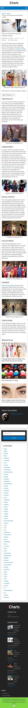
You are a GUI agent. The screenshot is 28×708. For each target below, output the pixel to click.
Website (6, 597)
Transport (6, 583)
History (6, 511)
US (5, 592)
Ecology (6, 479)
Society (6, 567)
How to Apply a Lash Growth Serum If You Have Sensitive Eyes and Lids (14, 401)
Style (4, 40)
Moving (6, 537)
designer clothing (20, 49)
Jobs (5, 525)
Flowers (6, 495)
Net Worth (7, 541)
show (13, 95)
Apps (5, 449)
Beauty (6, 453)
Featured (6, 490)
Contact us (6, 693)
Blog (5, 456)
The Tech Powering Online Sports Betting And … (13, 679)
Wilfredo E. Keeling (8, 38)
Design (6, 476)
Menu (2, 8)
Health (6, 509)
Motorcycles (7, 534)
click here (9, 168)
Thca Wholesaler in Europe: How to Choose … (14, 654)
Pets (5, 548)
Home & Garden (8, 521)
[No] (26, 702)
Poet (5, 551)
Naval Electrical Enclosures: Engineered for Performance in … (14, 641)
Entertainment (8, 483)
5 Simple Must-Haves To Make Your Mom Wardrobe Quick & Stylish (13, 360)
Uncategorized (8, 590)
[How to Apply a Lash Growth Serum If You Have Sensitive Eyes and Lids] (14, 390)
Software (6, 569)
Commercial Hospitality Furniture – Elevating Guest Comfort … (14, 629)
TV (5, 588)
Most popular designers (8, 285)
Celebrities (7, 467)
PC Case (6, 546)
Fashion (6, 488)
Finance (6, 493)
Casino (6, 465)
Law (5, 527)
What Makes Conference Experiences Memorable (14, 667)
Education (7, 481)
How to (6, 523)
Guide (5, 507)
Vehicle (6, 595)
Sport (5, 572)
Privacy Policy (6, 695)
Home (6, 518)
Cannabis (6, 460)
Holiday (6, 516)
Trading (6, 581)
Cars (5, 462)
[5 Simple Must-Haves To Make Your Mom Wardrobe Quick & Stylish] (14, 349)
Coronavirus (7, 469)
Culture (6, 474)
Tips (5, 579)
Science (6, 560)
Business (6, 458)
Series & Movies (8, 562)
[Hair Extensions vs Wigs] (14, 371)
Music (5, 539)
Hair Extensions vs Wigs (10, 380)
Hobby (6, 514)
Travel (6, 585)
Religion (6, 558)
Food (5, 497)
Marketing (7, 532)
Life (5, 530)
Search (14, 438)
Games (6, 502)
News (5, 544)
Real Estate (7, 553)
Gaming (6, 504)
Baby (5, 451)
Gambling (6, 500)
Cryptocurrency (8, 472)
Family (6, 486)
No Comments (13, 40)
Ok (14, 705)
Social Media (7, 565)
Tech (5, 576)
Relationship (7, 555)
